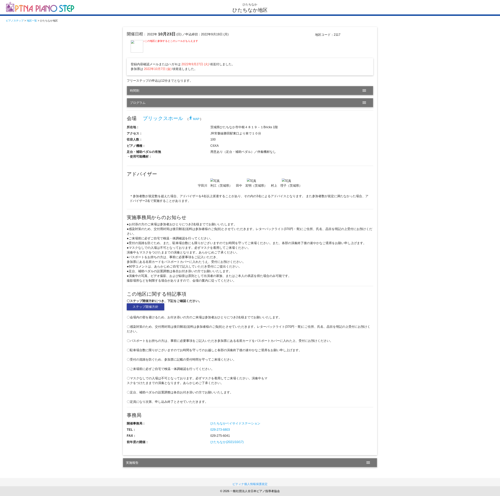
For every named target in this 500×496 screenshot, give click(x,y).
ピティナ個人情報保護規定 (250, 484)
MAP (193, 119)
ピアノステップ (15, 20)
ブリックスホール (163, 118)
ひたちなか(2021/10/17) (227, 442)
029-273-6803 (220, 429)
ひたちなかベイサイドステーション (235, 423)
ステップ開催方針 (145, 306)
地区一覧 (32, 20)
